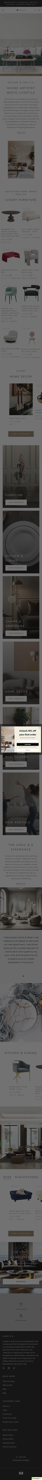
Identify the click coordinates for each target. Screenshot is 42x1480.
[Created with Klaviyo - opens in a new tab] (21, 753)
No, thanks (28, 750)
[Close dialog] (40, 728)
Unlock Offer (28, 744)
